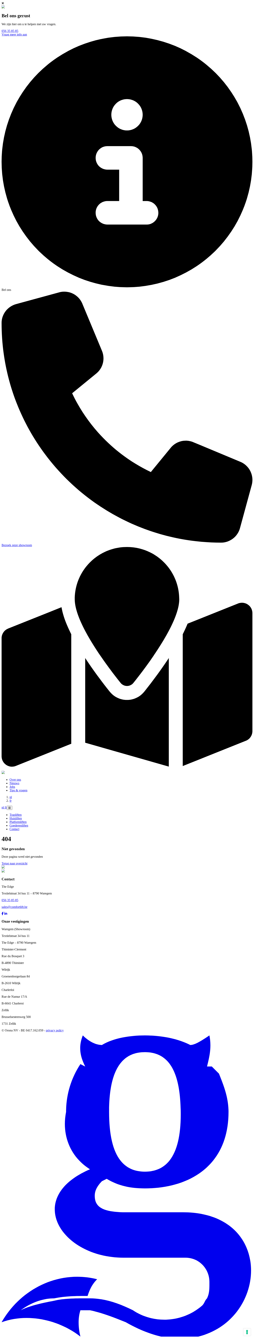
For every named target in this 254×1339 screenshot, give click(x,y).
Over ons (15, 779)
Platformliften (18, 822)
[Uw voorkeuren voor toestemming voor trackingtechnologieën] (247, 1332)
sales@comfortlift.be (14, 907)
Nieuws (14, 783)
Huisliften (16, 818)
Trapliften (16, 814)
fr (11, 800)
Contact (14, 829)
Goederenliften (19, 825)
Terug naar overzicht (14, 863)
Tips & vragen (18, 790)
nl (11, 797)
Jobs (12, 786)
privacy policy (55, 1030)
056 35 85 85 (10, 31)
